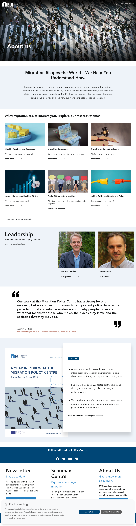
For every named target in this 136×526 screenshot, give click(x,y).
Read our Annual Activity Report (81, 416)
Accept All (89, 512)
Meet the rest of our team (15, 244)
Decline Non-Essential (111, 512)
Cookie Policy (10, 515)
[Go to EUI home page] (11, 4)
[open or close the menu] (126, 4)
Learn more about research (18, 220)
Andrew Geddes (68, 272)
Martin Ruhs (106, 272)
